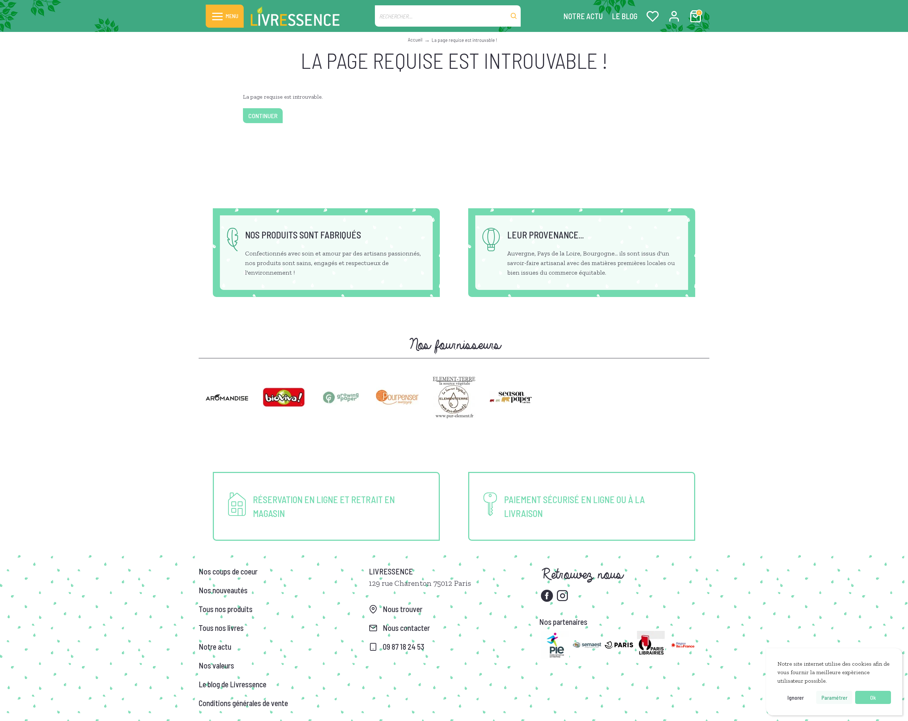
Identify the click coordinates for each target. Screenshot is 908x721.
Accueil (415, 40)
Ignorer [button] (795, 697)
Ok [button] (873, 697)
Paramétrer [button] (834, 697)
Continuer (262, 116)
